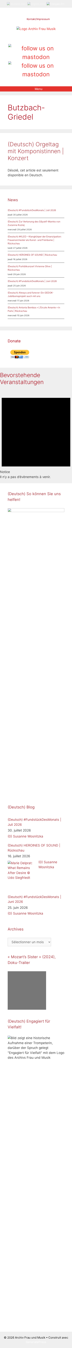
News (13, 200)
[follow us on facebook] (29, 39)
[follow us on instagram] (36, 39)
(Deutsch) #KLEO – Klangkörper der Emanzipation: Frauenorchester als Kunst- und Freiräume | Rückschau (34, 240)
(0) (10, 836)
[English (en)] (36, 3)
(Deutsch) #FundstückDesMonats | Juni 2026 (32, 281)
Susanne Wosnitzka (28, 836)
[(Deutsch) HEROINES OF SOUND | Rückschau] (22, 875)
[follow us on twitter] (23, 39)
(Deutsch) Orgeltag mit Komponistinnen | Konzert (36, 151)
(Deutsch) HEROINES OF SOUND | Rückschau (32, 254)
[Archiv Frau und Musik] (36, 29)
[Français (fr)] (55, 3)
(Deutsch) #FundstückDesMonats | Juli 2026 (32, 210)
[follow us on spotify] (49, 39)
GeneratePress (36, 1342)
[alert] (36, 434)
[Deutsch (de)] (16, 3)
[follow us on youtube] (42, 39)
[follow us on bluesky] (36, 70)
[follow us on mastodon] (36, 52)
